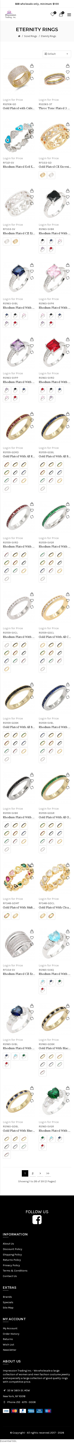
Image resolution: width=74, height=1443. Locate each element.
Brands (7, 1296)
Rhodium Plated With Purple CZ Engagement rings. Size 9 (19, 382)
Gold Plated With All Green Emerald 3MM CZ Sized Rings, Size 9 (55, 817)
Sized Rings (30, 36)
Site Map (8, 1307)
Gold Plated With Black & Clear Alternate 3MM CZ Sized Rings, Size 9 (55, 1048)
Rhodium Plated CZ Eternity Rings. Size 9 (19, 233)
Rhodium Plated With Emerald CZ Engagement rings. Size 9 (55, 1130)
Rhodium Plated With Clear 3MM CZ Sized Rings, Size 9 (19, 637)
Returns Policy (12, 1259)
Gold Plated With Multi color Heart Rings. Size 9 (19, 907)
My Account (10, 1328)
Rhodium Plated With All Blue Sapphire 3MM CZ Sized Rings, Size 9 (55, 727)
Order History (11, 1333)
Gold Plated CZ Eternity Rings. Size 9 (55, 166)
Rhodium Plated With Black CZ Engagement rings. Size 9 (55, 233)
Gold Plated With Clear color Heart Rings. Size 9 (55, 907)
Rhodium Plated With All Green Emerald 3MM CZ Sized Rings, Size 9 (55, 546)
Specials (8, 1302)
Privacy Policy (11, 1265)
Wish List (8, 1344)
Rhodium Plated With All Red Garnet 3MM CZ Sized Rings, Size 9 (19, 546)
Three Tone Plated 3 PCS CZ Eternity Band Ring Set (55, 108)
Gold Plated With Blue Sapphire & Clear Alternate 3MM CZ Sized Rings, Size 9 (19, 1130)
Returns (8, 1339)
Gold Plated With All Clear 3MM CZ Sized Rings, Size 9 (55, 637)
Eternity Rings (48, 36)
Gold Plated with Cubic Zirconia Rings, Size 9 (19, 108)
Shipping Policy (12, 1254)
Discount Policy (12, 1249)
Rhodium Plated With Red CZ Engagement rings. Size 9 (55, 382)
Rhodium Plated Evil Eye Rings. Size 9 (19, 166)
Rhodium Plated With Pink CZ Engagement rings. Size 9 (55, 307)
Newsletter (9, 1349)
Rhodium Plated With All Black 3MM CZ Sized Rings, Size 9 (19, 817)
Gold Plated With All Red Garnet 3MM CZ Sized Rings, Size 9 (19, 456)
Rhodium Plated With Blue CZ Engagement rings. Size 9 (19, 307)
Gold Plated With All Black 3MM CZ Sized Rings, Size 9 (19, 727)
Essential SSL (8, 1441)
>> (47, 1173)
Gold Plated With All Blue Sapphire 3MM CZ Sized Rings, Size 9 (55, 456)
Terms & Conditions (15, 1270)
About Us (8, 1243)
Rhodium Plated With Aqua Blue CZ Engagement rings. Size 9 (55, 974)
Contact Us (10, 1276)
